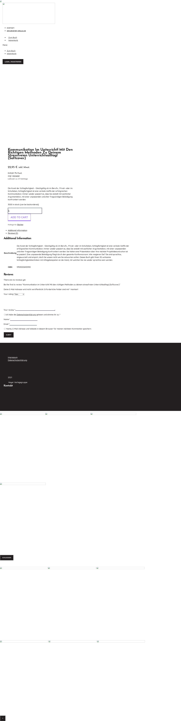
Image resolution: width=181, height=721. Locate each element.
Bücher (20, 224)
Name (7, 319)
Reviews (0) (13, 233)
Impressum (12, 357)
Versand (15, 176)
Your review (9, 310)
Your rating (9, 294)
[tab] (68, 230)
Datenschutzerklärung (26, 314)
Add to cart (19, 217)
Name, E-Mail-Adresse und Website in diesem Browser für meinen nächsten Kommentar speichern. (48, 329)
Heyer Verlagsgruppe (20, 351)
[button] (28, 45)
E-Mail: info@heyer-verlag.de (15, 398)
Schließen (6, 558)
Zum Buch (12, 37)
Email (7, 324)
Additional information (17, 230)
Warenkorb (13, 40)
